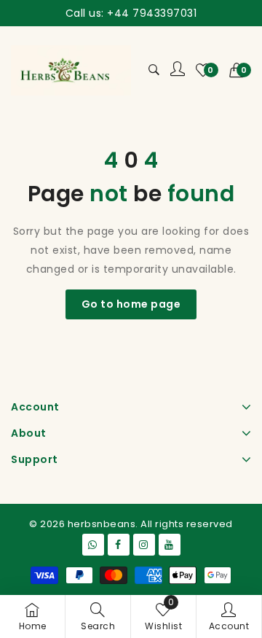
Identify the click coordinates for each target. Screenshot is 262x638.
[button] (240, 70)
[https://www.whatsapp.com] (93, 545)
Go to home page (131, 304)
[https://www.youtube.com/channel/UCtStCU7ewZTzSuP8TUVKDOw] (169, 545)
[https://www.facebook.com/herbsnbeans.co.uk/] (119, 545)
